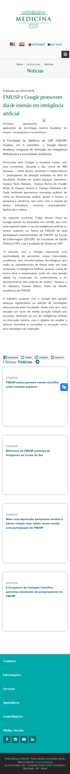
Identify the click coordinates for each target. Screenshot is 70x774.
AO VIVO (56, 44)
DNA (24, 758)
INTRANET (38, 44)
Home (19, 64)
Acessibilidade (44, 762)
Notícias (49, 64)
